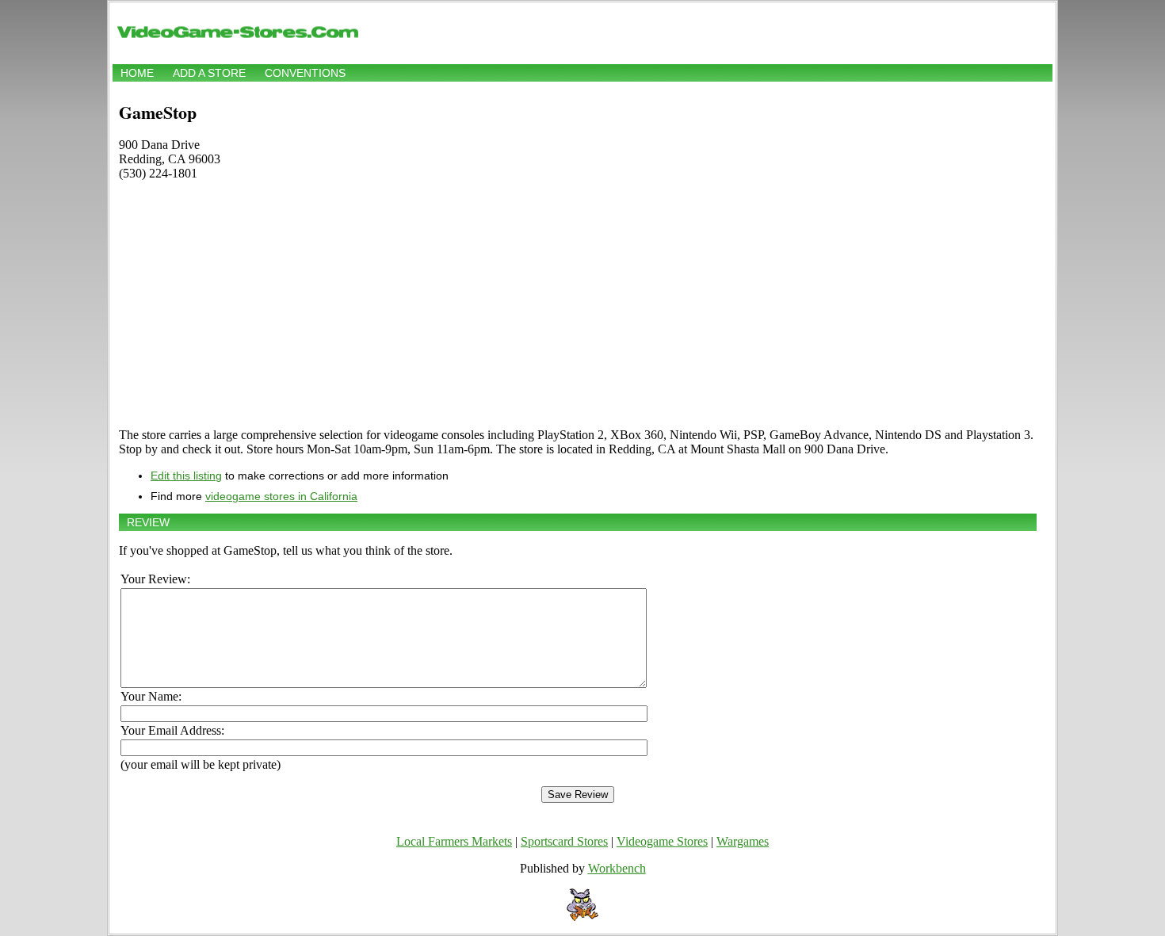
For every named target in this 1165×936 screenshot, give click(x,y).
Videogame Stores (662, 841)
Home (137, 73)
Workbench (617, 868)
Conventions (305, 73)
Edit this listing (186, 475)
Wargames (742, 841)
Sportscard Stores (564, 841)
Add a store (209, 73)
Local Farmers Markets (454, 841)
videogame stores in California (281, 496)
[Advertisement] (578, 304)
